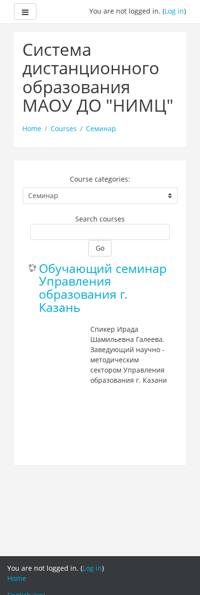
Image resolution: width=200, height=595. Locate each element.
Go (100, 248)
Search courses (100, 218)
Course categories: (100, 179)
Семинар (101, 128)
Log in (174, 11)
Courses (63, 128)
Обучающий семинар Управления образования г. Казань (103, 288)
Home (31, 128)
